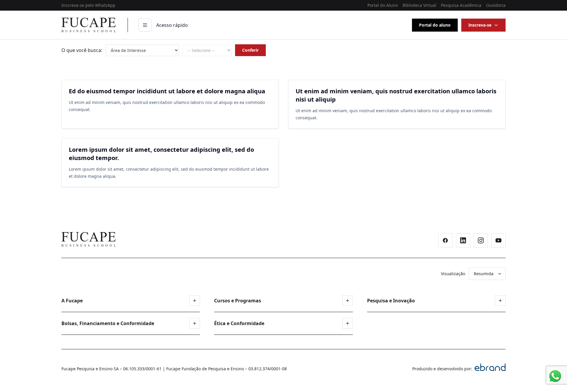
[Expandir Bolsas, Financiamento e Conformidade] (194, 323)
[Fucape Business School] (88, 239)
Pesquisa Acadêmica (461, 5)
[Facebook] (445, 240)
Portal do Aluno (382, 5)
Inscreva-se (479, 25)
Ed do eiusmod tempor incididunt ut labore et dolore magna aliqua (167, 91)
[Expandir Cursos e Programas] (347, 300)
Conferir (250, 50)
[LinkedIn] (463, 240)
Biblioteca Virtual (419, 5)
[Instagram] (481, 240)
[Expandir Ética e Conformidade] (347, 323)
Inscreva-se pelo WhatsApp (88, 5)
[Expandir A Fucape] (194, 300)
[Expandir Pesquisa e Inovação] (500, 300)
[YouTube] (498, 240)
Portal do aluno (435, 25)
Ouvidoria (496, 5)
